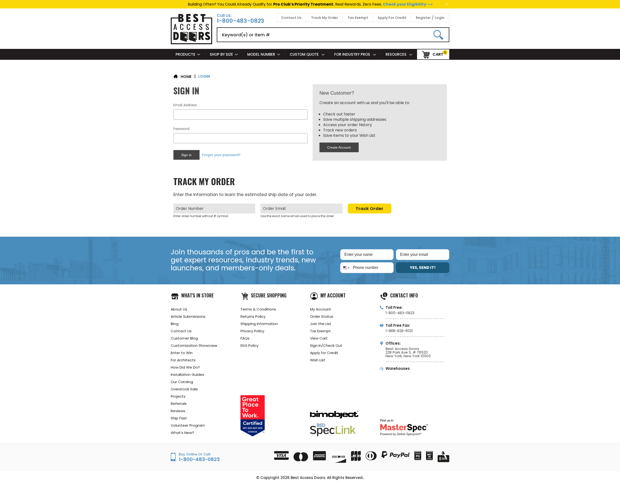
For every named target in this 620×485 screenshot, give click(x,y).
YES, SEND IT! (423, 267)
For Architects (183, 360)
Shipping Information (259, 323)
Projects (178, 396)
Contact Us (291, 17)
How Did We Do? (185, 367)
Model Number (261, 54)
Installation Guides (187, 374)
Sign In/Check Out (326, 345)
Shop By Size (221, 54)
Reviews (178, 410)
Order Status (321, 316)
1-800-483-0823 (240, 21)
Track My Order (324, 17)
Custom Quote (305, 54)
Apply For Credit (392, 17)
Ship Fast (179, 418)
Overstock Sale (184, 389)
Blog (174, 323)
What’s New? (182, 432)
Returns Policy (252, 316)
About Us (179, 309)
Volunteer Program (188, 425)
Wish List (317, 360)
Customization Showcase (194, 345)
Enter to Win (182, 352)
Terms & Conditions (258, 309)
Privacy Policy (252, 330)
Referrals (179, 403)
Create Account (339, 147)
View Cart (319, 338)
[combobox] (345, 268)
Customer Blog (184, 338)
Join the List (320, 323)
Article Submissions (188, 316)
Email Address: (185, 105)
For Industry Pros (352, 54)
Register (423, 17)
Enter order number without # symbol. (201, 216)
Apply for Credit (324, 352)
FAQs (244, 338)
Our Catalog (182, 381)
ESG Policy (249, 345)
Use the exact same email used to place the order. (297, 216)
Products (185, 54)
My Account (320, 309)
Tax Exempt (358, 17)
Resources (396, 54)
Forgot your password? (221, 154)
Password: (181, 128)
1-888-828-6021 (399, 330)
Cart (438, 54)
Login (439, 17)
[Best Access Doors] (191, 43)
